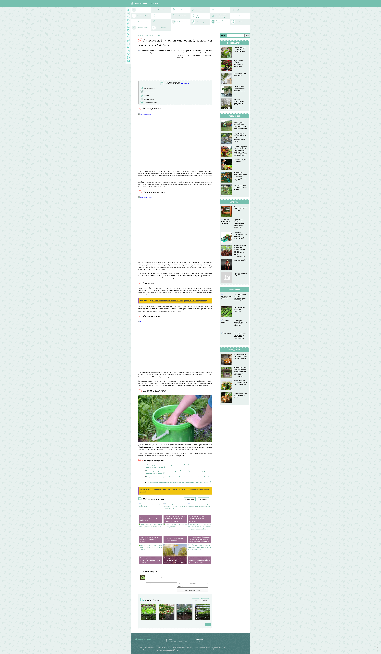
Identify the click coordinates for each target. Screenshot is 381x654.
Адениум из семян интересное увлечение (238, 63)
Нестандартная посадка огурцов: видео (240, 187)
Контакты (169, 639)
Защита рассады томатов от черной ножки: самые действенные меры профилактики (240, 251)
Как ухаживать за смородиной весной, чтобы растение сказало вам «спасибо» (176, 477)
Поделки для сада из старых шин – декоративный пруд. (240, 137)
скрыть (185, 83)
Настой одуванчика (149, 103)
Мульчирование (148, 88)
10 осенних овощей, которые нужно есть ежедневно (240, 323)
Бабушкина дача (140, 3)
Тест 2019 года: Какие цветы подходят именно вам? (240, 335)
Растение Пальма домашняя (240, 74)
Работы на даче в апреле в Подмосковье (240, 49)
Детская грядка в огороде (240, 160)
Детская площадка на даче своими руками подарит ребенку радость (240, 124)
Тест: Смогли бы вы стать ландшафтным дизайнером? (240, 297)
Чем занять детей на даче (241, 274)
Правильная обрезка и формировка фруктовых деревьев (239, 223)
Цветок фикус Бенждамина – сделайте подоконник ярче (240, 89)
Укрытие (145, 96)
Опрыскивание (147, 99)
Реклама (197, 641)
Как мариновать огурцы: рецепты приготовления (240, 382)
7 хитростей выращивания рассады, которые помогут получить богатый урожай (177, 482)
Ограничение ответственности (176, 641)
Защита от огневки (148, 92)
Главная (141, 35)
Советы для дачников (153, 35)
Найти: (223, 35)
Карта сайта (199, 639)
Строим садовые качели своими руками (240, 208)
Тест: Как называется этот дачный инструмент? (240, 235)
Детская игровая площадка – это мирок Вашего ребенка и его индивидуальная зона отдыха (240, 151)
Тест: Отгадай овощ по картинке (239, 309)
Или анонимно (187, 583)
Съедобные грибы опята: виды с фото (240, 395)
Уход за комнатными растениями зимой (239, 102)
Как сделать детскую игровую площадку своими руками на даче (240, 176)
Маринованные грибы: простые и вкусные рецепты (240, 356)
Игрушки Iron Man (240, 260)
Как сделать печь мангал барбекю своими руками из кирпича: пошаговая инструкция (240, 372)
